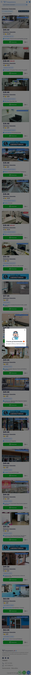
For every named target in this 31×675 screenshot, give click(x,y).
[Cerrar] (25, 330)
